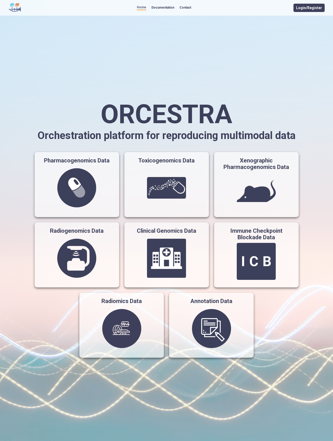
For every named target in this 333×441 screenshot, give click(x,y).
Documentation (162, 7)
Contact (185, 7)
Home (141, 7)
